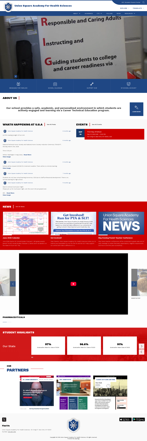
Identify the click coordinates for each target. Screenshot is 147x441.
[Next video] (134, 284)
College (109, 13)
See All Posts (51, 124)
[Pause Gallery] (15, 76)
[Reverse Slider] (141, 352)
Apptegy (77, 438)
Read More (27, 155)
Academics (89, 13)
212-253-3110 (12, 432)
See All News (20, 206)
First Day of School (94, 132)
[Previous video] (13, 284)
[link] (37, 409)
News (119, 13)
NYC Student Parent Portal (131, 2)
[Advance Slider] (141, 346)
